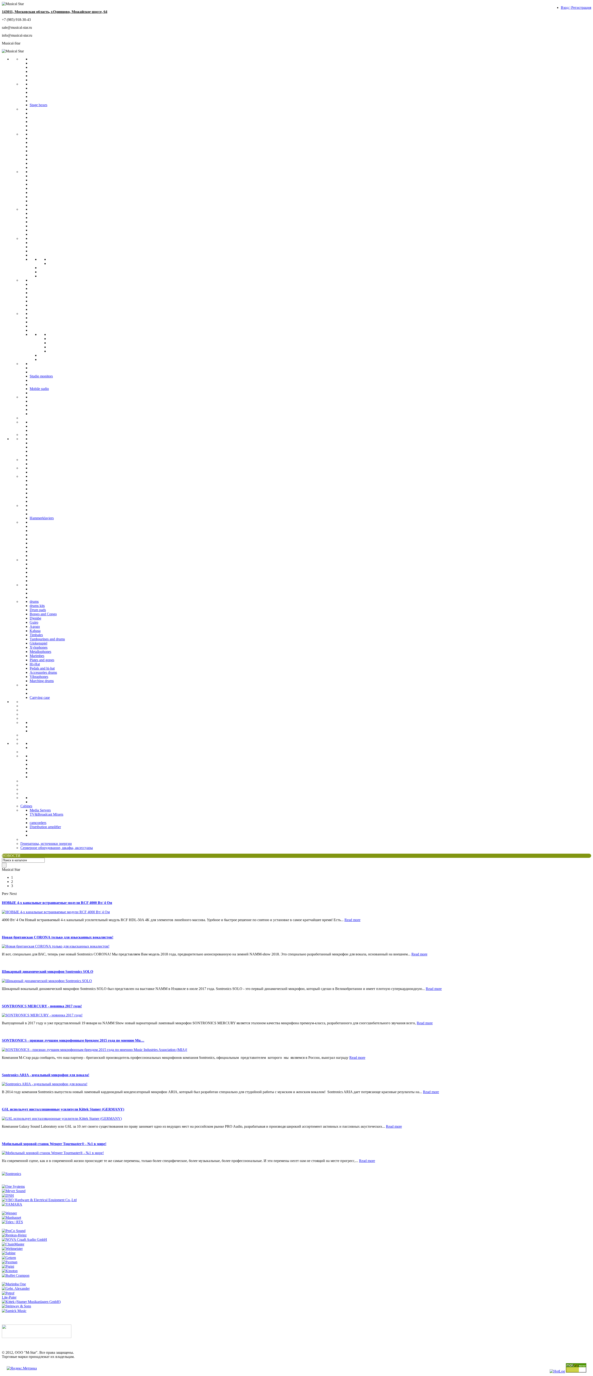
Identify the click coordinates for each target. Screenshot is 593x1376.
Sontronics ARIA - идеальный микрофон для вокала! (45, 1075)
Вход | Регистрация (576, 8)
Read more (352, 920)
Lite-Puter (9, 1297)
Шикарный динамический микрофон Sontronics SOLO (47, 972)
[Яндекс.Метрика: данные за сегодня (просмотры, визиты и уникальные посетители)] (22, 1368)
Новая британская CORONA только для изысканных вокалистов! (57, 937)
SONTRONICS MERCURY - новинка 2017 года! (42, 1006)
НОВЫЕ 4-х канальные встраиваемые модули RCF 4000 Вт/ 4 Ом (57, 903)
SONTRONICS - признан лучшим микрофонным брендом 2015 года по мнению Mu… (73, 1040)
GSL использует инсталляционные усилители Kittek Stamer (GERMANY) (63, 1109)
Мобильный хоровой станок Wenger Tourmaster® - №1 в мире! (54, 1144)
